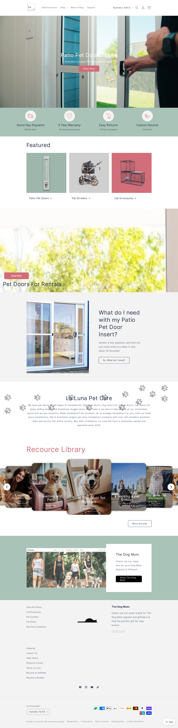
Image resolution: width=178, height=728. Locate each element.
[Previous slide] (6, 486)
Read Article (22, 503)
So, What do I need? (114, 360)
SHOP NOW (118, 631)
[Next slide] (171, 486)
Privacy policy (86, 721)
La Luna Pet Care (40, 722)
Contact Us (31, 653)
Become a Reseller (35, 677)
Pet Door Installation (36, 627)
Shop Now (89, 68)
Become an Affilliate (36, 673)
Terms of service (102, 721)
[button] (64, 7)
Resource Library (34, 663)
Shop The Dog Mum (128, 578)
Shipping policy (117, 721)
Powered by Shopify (56, 722)
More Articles (139, 523)
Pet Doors (31, 622)
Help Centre (32, 658)
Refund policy (72, 721)
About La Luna (33, 668)
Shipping (30, 648)
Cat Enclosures (123, 198)
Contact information (135, 721)
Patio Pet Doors (39, 198)
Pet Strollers (79, 198)
